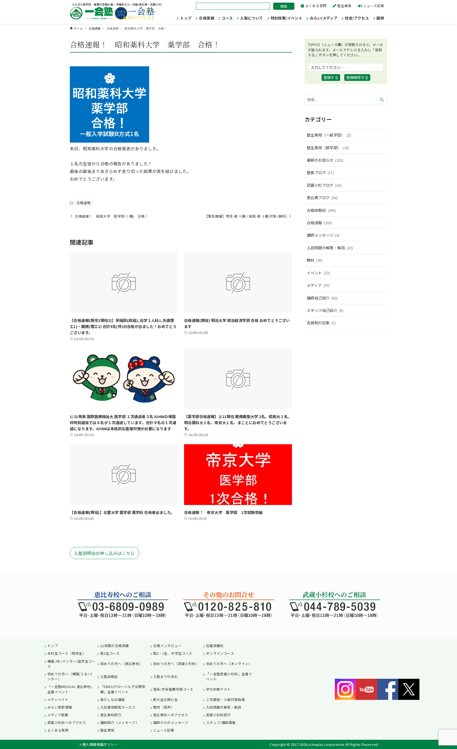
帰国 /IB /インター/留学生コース (71, 664)
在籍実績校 (215, 645)
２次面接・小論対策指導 (225, 699)
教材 (314, 260)
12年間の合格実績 (114, 645)
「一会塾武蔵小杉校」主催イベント (229, 676)
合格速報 (83, 202)
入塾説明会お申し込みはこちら (104, 553)
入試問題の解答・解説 (330, 247)
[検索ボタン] (382, 100)
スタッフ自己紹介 (325, 310)
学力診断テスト (218, 689)
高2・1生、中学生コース (172, 653)
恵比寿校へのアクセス (170, 714)
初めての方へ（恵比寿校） (121, 663)
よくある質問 (315, 5)
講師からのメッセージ (171, 722)
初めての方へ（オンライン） (229, 663)
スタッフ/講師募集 (221, 722)
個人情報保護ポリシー (100, 744)
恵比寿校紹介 (110, 714)
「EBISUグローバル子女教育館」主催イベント (122, 689)
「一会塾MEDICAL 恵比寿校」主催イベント (70, 689)
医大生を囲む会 (165, 699)
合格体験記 (321, 210)
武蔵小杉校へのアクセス (66, 722)
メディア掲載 (57, 714)
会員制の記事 (321, 322)
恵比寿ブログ (322, 197)
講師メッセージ (323, 235)
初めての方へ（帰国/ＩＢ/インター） (70, 676)
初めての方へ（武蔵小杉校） (176, 663)
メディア (318, 285)
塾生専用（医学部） (328, 147)
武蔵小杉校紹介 (218, 714)
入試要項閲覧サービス (118, 707)
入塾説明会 (109, 676)
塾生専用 (344, 5)
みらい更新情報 (59, 707)
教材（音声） (163, 707)
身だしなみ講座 (112, 699)
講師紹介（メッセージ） (119, 722)
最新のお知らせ (325, 160)
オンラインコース (220, 653)
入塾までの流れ (165, 676)
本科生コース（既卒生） (66, 653)
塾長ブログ (320, 172)
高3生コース (110, 653)
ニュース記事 (373, 5)
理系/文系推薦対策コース (173, 689)
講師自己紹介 (322, 298)
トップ (52, 645)
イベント (318, 272)
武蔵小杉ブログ (324, 185)
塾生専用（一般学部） (329, 135)
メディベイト (57, 699)
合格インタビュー (167, 645)
